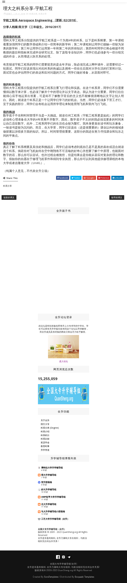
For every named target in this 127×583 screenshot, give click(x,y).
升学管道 (45, 449)
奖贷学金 (45, 442)
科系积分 (45, 435)
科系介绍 (45, 431)
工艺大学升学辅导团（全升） (55, 518)
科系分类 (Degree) (50, 427)
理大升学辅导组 (48, 474)
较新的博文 (9, 197)
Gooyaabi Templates (84, 576)
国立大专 (45, 424)
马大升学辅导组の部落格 (53, 511)
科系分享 (43, 13)
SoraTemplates (51, 576)
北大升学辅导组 (48, 504)
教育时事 (45, 446)
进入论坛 (63, 361)
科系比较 (45, 438)
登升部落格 (46, 482)
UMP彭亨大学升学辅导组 (53, 496)
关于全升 (45, 420)
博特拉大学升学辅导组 (52, 467)
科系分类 (33, 13)
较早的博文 (116, 197)
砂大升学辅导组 (48, 489)
